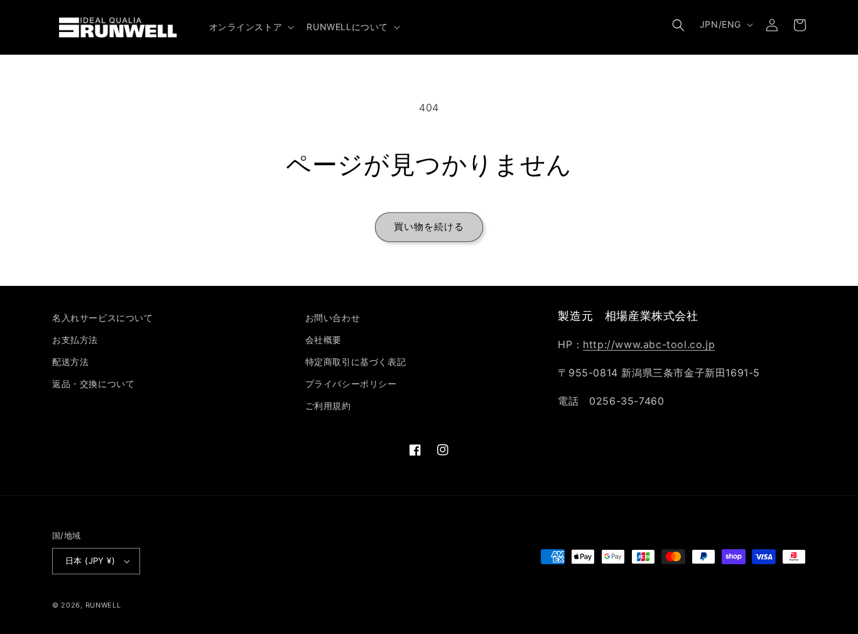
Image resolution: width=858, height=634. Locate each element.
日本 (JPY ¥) (90, 560)
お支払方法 (75, 339)
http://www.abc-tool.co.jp (649, 344)
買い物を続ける (429, 226)
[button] (251, 27)
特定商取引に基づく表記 (355, 361)
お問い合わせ (333, 317)
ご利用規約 (328, 405)
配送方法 (70, 361)
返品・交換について (93, 383)
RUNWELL (103, 605)
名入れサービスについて (102, 317)
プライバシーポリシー (351, 383)
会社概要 (323, 339)
